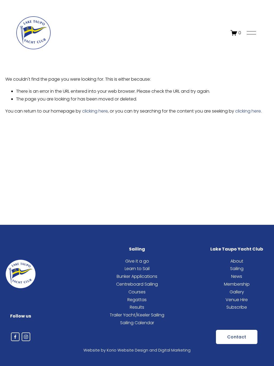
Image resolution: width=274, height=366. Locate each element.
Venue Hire (237, 300)
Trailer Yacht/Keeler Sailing (137, 315)
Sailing (236, 269)
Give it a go (137, 261)
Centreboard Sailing (137, 284)
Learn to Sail (137, 269)
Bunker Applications (137, 276)
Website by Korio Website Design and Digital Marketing (137, 350)
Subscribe (236, 307)
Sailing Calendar (137, 323)
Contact (236, 337)
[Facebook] (15, 337)
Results (137, 307)
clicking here (95, 111)
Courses (137, 292)
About (236, 261)
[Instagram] (26, 337)
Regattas (137, 300)
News (236, 276)
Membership (237, 284)
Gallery (237, 292)
